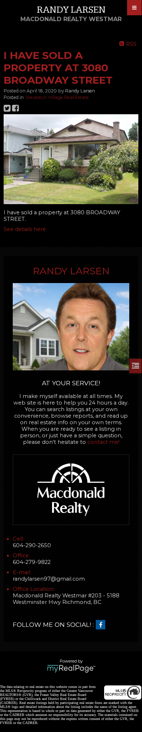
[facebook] (102, 625)
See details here (25, 229)
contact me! (103, 442)
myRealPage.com (71, 669)
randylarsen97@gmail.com (49, 579)
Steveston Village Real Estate (57, 97)
